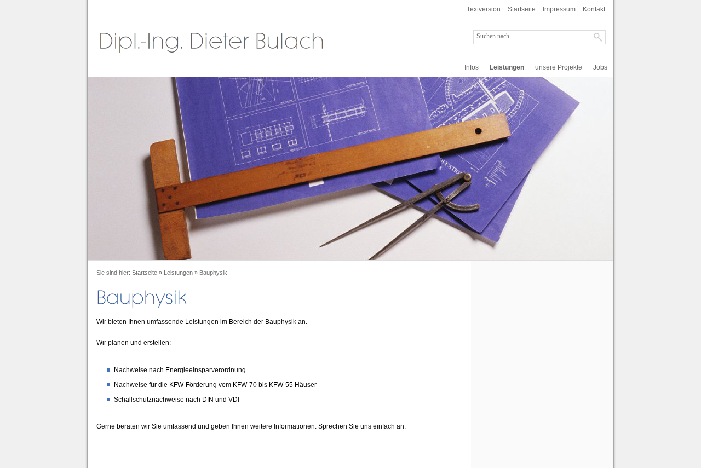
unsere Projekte (558, 67)
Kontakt (594, 9)
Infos (471, 67)
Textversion (484, 9)
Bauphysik (213, 272)
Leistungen (507, 67)
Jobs (600, 67)
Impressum (559, 9)
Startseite (522, 9)
